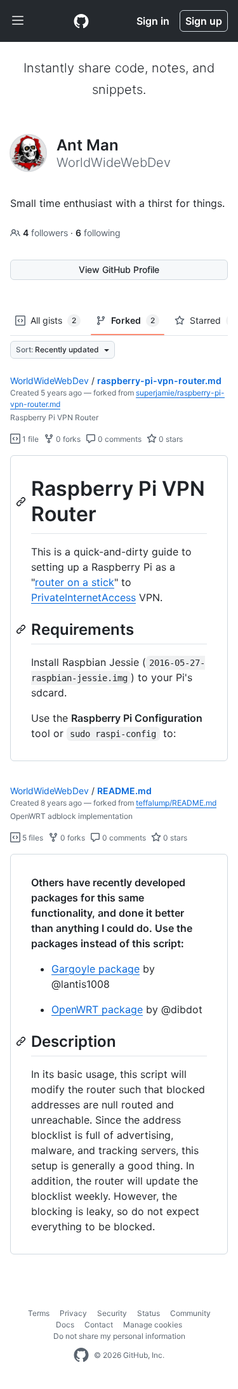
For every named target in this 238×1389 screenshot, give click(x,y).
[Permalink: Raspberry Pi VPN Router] (22, 501)
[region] (119, 608)
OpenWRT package (97, 1009)
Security (112, 1313)
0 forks (67, 439)
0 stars (170, 439)
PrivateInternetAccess (83, 597)
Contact (98, 1324)
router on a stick (74, 582)
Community (190, 1313)
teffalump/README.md (176, 802)
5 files (31, 837)
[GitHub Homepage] (81, 1355)
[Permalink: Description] (22, 1041)
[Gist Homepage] (81, 21)
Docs (65, 1324)
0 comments (119, 439)
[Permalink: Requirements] (22, 629)
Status (148, 1313)
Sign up (203, 21)
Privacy (73, 1313)
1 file (29, 439)
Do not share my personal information (119, 1336)
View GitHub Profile (119, 269)
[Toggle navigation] (17, 21)
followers (46, 232)
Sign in (152, 21)
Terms (39, 1313)
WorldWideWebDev (49, 380)
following (98, 232)
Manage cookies (152, 1324)
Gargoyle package (95, 968)
